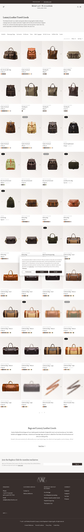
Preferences (28, 271)
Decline (42, 271)
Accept (55, 271)
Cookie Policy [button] (31, 266)
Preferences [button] (24, 268)
